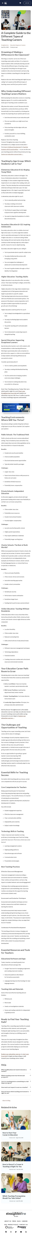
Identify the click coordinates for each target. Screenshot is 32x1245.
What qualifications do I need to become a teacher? (14, 1070)
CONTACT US (23, 1224)
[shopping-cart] (20, 3)
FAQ (5, 1224)
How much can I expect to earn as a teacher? (14, 1087)
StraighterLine (5, 45)
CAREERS (24, 1221)
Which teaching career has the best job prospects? (13, 1076)
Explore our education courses (10, 1054)
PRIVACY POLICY (13, 1224)
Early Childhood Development (12, 147)
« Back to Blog (6, 1100)
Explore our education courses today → (12, 154)
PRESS (14, 1221)
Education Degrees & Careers (18, 45)
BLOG (19, 1221)
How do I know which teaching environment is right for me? (15, 1092)
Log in (27, 3)
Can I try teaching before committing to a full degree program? (14, 1082)
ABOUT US (8, 1221)
